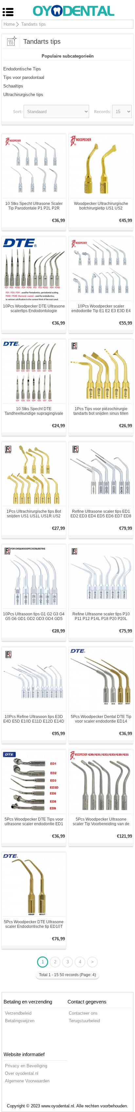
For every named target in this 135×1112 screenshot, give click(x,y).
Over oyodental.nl (21, 1073)
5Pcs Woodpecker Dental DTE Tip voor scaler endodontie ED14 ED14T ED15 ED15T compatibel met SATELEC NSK (101, 719)
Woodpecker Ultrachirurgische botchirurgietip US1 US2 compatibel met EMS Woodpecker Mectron (101, 205)
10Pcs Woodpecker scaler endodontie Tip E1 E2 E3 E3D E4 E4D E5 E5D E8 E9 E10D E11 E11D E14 (101, 308)
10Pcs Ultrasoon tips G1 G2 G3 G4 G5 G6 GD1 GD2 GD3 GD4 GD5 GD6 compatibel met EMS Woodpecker (34, 616)
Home (9, 24)
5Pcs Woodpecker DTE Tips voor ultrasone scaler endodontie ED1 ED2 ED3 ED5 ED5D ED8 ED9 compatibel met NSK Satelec (34, 821)
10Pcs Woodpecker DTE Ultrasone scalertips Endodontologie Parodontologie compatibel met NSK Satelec (34, 308)
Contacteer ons (83, 1013)
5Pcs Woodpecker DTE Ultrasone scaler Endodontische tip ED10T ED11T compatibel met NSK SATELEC (34, 924)
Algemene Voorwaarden (27, 1080)
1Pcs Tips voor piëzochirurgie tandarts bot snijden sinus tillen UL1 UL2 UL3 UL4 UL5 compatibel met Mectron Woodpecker (101, 411)
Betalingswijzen (19, 1020)
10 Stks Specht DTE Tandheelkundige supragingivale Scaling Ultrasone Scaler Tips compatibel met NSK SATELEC (34, 411)
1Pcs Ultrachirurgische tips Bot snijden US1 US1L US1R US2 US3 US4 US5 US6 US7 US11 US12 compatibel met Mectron (34, 513)
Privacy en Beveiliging (26, 1065)
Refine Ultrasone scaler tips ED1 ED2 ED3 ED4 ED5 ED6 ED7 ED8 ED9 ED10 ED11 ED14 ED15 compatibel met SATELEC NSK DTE (100, 513)
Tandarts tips (33, 24)
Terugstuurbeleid (84, 1020)
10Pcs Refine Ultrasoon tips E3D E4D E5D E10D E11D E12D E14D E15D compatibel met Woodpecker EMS (34, 719)
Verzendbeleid (18, 1013)
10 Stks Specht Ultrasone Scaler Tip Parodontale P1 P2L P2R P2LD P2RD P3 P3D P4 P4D (34, 205)
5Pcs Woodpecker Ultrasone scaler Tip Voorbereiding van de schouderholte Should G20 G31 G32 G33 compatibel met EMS (101, 821)
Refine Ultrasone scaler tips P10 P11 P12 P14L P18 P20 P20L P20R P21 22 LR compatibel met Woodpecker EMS (101, 616)
